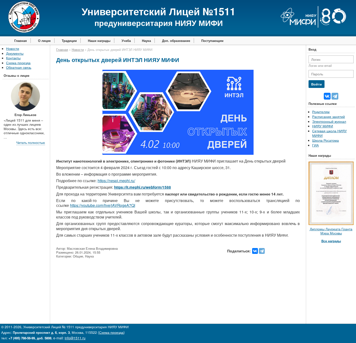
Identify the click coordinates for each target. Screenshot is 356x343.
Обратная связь (18, 67)
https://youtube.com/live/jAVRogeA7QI (102, 205)
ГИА (315, 145)
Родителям (321, 111)
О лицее (44, 40)
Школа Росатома (325, 140)
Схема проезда (18, 62)
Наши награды (99, 40)
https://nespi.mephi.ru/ (116, 180)
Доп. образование (176, 40)
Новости (12, 48)
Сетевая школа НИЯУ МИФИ (329, 133)
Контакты (13, 57)
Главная (20, 40)
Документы (14, 53)
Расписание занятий (328, 116)
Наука (146, 40)
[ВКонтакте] (255, 251)
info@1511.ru (75, 337)
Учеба (126, 40)
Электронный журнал (329, 121)
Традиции (69, 40)
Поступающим (212, 40)
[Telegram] (262, 251)
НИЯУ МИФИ (322, 126)
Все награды (331, 241)
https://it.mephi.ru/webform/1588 (142, 187)
